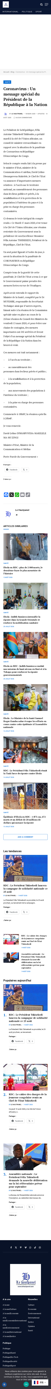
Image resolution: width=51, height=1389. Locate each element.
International (10, 12)
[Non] (47, 1378)
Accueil (6, 72)
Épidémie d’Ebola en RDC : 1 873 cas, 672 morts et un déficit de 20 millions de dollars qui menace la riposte (24, 819)
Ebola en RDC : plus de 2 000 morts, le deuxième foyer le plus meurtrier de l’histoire (23, 570)
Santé (7, 82)
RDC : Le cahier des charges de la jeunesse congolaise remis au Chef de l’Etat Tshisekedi (34, 939)
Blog (12, 72)
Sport (39, 12)
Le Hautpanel (17, 114)
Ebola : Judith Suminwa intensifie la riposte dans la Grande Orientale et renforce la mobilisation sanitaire (21, 619)
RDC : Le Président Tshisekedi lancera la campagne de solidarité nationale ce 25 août (25, 888)
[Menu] (46, 4)
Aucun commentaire (24, 118)
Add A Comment (25, 837)
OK (26, 1384)
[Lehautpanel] (6, 4)
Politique (27, 12)
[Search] (41, 4)
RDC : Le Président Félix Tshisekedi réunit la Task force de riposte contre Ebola (25, 772)
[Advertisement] (25, 41)
